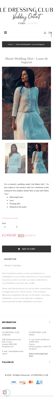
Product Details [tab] (12, 266)
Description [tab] (10, 259)
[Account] (45, 33)
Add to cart (26, 249)
